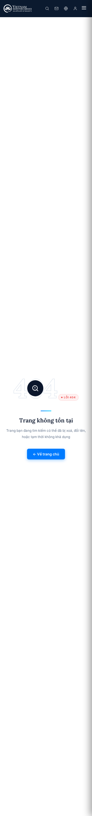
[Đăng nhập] (75, 8)
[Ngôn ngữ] (66, 8)
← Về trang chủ (46, 454)
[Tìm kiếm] (47, 8)
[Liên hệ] (56, 8)
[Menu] (83, 8)
